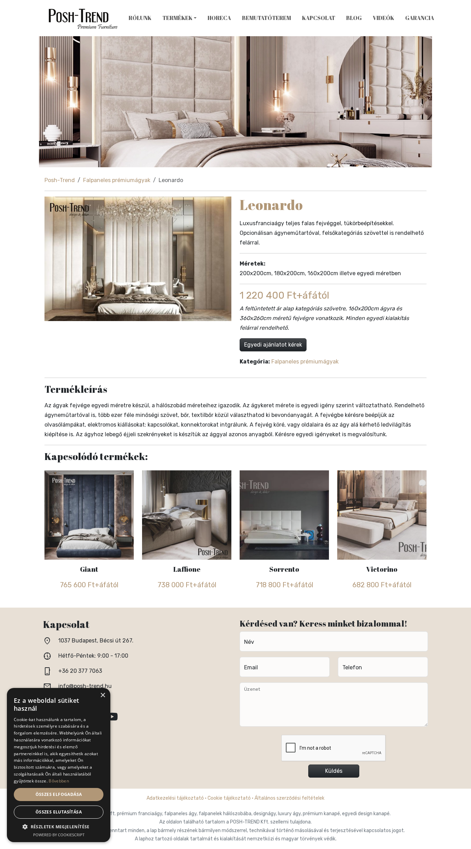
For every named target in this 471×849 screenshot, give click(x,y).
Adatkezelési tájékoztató (175, 798)
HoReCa (219, 18)
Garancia (419, 18)
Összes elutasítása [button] (59, 812)
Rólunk (140, 18)
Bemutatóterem (266, 18)
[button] (58, 826)
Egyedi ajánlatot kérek (273, 344)
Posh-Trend (59, 180)
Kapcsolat (318, 18)
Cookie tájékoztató (229, 798)
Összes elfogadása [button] (59, 794)
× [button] (102, 695)
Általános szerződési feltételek (289, 798)
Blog (354, 18)
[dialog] (58, 765)
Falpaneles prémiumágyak (116, 180)
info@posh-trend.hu (85, 686)
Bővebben (59, 781)
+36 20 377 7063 (80, 671)
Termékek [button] (177, 18)
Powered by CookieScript (58, 834)
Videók (383, 18)
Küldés (333, 771)
